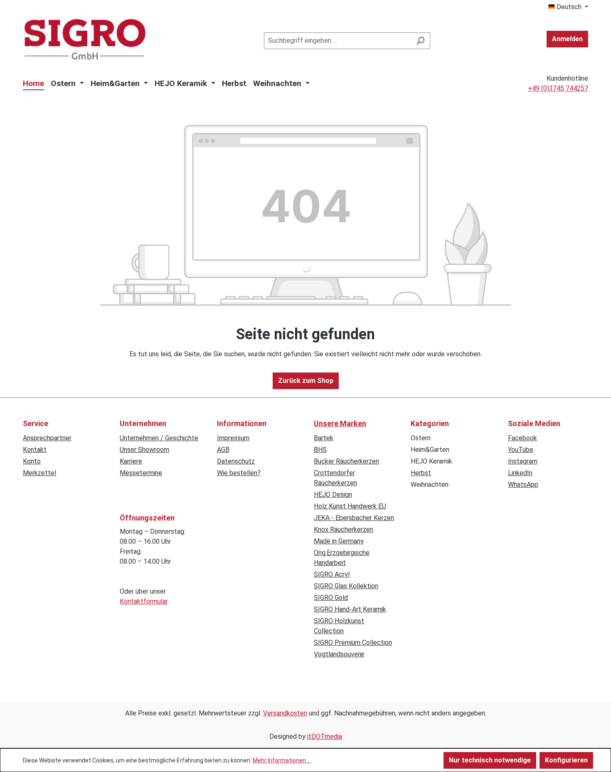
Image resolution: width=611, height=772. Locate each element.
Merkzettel (39, 473)
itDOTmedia (324, 736)
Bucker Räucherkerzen (346, 461)
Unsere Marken (340, 423)
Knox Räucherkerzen (343, 529)
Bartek (323, 438)
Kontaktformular (144, 601)
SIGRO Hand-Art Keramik (350, 609)
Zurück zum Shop (305, 381)
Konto (32, 461)
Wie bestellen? (239, 473)
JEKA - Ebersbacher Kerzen (354, 518)
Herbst (421, 473)
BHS (320, 450)
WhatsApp (523, 484)
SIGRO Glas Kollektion (346, 586)
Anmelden (567, 39)
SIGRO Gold (331, 598)
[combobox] (337, 40)
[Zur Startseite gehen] (85, 39)
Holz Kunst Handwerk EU (350, 506)
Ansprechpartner (47, 438)
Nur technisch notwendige (490, 760)
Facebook (522, 438)
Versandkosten (285, 713)
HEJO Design (333, 494)
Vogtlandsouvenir (339, 654)
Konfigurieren (566, 760)
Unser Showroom (144, 450)
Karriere (131, 461)
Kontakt (35, 450)
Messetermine (141, 473)
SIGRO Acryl (332, 574)
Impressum (233, 438)
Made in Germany (339, 541)
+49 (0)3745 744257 (558, 88)
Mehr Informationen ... (282, 760)
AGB (223, 450)
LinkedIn (520, 473)
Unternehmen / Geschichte (159, 438)
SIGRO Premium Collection (353, 642)
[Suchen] (420, 40)
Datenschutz (236, 461)
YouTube (520, 450)
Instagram (522, 461)
